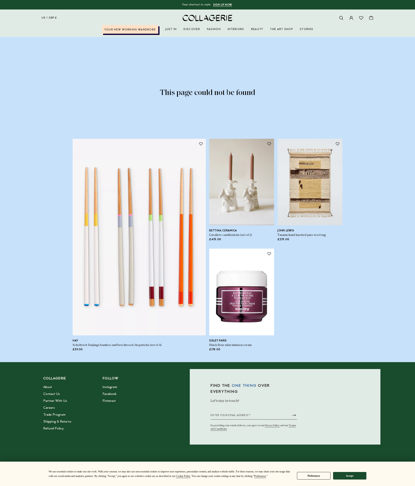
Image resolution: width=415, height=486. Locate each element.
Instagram (109, 387)
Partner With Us (55, 401)
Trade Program (54, 415)
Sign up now (222, 5)
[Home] (207, 18)
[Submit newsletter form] (294, 415)
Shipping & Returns (57, 421)
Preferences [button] (260, 476)
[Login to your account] (351, 18)
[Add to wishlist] (201, 144)
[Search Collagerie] (341, 18)
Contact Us (51, 394)
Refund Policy (53, 428)
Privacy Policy (272, 425)
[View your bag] (371, 18)
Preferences (314, 475)
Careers (49, 408)
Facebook (109, 394)
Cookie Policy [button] (183, 476)
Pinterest (109, 401)
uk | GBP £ (49, 18)
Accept (349, 475)
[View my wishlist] (361, 18)
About (47, 387)
